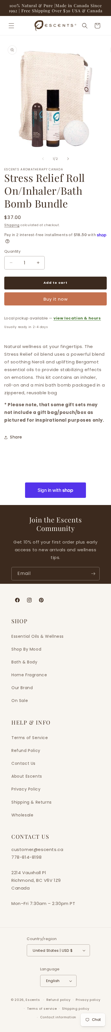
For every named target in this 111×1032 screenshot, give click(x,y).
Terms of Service (29, 738)
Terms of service (42, 1008)
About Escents (26, 776)
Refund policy (58, 999)
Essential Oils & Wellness (37, 636)
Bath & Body (24, 662)
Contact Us (23, 763)
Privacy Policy (25, 789)
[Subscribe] (93, 573)
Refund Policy (25, 750)
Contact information (58, 1017)
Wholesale (22, 815)
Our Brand (22, 688)
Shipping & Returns (31, 802)
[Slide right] (68, 158)
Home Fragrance (29, 675)
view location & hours (77, 318)
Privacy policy (88, 999)
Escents (33, 999)
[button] (11, 25)
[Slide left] (43, 158)
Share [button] (16, 437)
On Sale (19, 700)
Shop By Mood (26, 649)
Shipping (12, 225)
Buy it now (56, 299)
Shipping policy (75, 1008)
